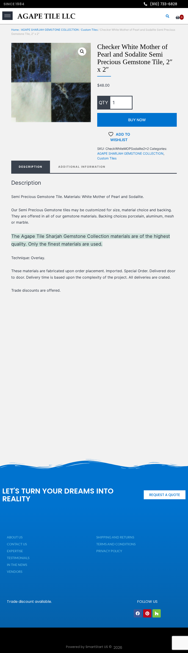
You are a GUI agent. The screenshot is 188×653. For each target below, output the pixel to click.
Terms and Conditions (115, 544)
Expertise (15, 551)
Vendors (14, 571)
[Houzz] (156, 613)
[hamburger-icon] (7, 15)
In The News (17, 565)
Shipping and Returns (115, 537)
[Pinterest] (147, 613)
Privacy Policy (109, 551)
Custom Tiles (89, 29)
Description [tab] (30, 166)
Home (15, 29)
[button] (82, 51)
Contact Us (17, 544)
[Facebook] (138, 613)
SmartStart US (97, 647)
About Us (14, 537)
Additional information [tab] (81, 166)
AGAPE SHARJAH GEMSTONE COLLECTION (50, 29)
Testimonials (18, 558)
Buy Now (137, 120)
